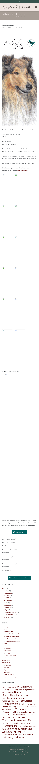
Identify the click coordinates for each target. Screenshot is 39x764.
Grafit (17, 701)
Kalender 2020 (8, 25)
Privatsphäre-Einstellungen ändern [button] (19, 749)
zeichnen (13, 728)
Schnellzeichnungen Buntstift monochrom (15, 639)
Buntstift (6, 629)
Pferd (17, 709)
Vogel (34, 726)
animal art (6, 687)
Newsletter (6, 667)
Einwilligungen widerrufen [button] (19, 754)
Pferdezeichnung (23, 712)
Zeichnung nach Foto (13, 737)
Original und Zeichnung (11, 612)
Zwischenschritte (9, 614)
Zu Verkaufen (7, 617)
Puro (30, 746)
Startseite (15, 17)
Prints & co (7, 595)
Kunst (28, 706)
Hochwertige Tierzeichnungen (17, 702)
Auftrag (13, 687)
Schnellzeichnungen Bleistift (11, 636)
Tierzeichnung (9, 725)
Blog (3, 588)
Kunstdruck (33, 706)
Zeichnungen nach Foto (13, 731)
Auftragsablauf (8, 648)
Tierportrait (8, 720)
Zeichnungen (7, 605)
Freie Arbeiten (6, 660)
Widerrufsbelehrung (9, 674)
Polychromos (18, 714)
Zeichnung (25, 728)
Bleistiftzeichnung (8, 692)
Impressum (7, 672)
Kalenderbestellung (23, 170)
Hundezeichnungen (21, 706)
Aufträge (6, 591)
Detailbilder (8, 607)
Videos (5, 602)
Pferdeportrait (8, 712)
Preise (5, 646)
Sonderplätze (8, 593)
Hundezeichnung (9, 706)
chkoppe (20, 27)
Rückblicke (7, 598)
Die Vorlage (7, 653)
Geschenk (22, 698)
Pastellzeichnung (10, 709)
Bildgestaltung (7, 650)
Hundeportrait (29, 704)
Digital (6, 610)
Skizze (26, 715)
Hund (21, 704)
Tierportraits (21, 720)
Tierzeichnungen (25, 726)
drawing (13, 698)
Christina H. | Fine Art (17, 746)
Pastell (4, 709)
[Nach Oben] (34, 759)
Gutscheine (7, 658)
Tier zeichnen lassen (20, 723)
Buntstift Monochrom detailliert (12, 634)
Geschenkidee (9, 701)
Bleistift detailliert (8, 631)
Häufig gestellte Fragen (10, 655)
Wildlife (5, 729)
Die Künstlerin (7, 665)
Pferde (23, 709)
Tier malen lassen (19, 717)
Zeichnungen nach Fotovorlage (17, 734)
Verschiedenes (8, 600)
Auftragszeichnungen (11, 689)
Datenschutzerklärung (10, 677)
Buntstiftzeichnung (12, 695)
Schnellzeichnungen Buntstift (12, 641)
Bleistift (31, 689)
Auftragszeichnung (23, 687)
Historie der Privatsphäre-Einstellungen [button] (19, 752)
